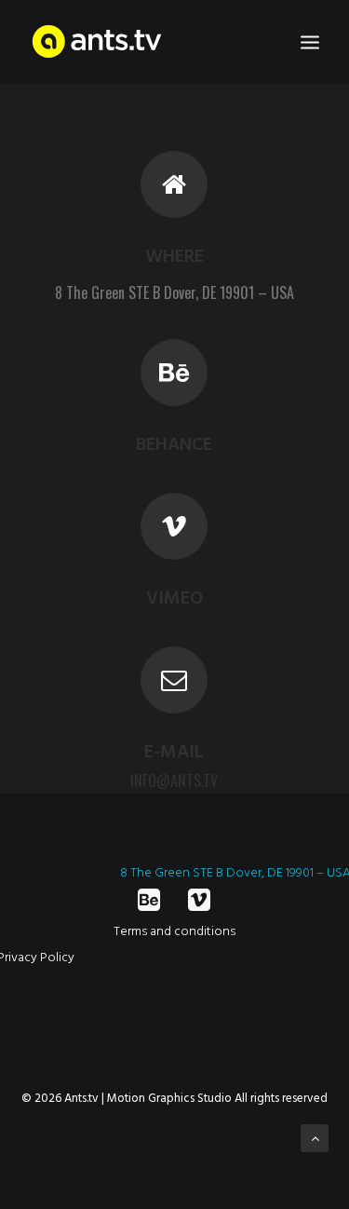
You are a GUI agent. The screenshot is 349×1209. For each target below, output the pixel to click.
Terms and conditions (174, 932)
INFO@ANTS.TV (174, 780)
